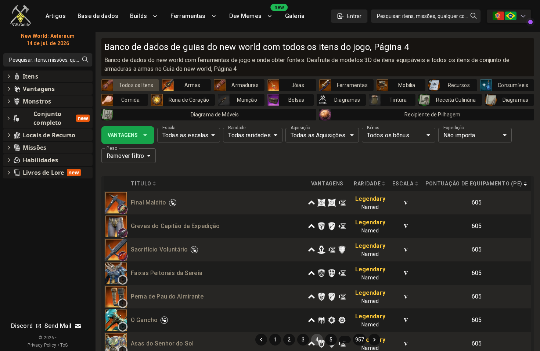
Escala (168, 127)
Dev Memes (254, 13)
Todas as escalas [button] (185, 135)
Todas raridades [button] (249, 135)
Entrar (354, 16)
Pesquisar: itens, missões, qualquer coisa (424, 16)
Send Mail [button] (57, 325)
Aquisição (300, 127)
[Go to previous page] (261, 339)
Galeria (295, 15)
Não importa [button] (459, 135)
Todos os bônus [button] (388, 135)
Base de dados (98, 15)
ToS (64, 345)
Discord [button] (22, 325)
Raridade (236, 127)
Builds (138, 15)
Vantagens (123, 135)
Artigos (56, 15)
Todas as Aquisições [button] (318, 135)
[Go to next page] (374, 339)
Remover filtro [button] (125, 155)
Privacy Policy (42, 345)
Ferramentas (188, 15)
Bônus (373, 127)
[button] (122, 209)
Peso (112, 148)
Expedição (453, 127)
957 (359, 340)
